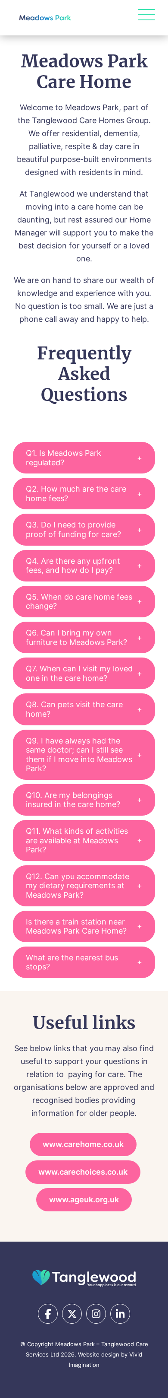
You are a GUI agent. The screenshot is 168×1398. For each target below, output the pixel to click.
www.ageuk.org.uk (84, 1199)
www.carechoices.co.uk (83, 1171)
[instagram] (96, 1314)
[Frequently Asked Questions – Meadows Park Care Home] (45, 17)
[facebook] (48, 1314)
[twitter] (72, 1314)
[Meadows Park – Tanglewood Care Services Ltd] (84, 1277)
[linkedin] (120, 1314)
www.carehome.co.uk (83, 1144)
